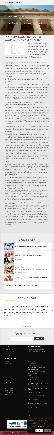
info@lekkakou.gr (34, 399)
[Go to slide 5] (30, 326)
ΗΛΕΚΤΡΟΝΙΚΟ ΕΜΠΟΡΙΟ (33, 373)
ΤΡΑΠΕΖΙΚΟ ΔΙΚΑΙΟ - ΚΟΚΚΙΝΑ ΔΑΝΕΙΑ (36, 349)
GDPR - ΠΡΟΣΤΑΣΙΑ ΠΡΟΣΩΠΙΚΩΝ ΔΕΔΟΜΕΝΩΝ (38, 359)
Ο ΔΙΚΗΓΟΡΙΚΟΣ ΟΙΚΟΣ (9, 349)
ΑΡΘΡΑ (6, 353)
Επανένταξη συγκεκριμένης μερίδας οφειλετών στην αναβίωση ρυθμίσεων (31, 246)
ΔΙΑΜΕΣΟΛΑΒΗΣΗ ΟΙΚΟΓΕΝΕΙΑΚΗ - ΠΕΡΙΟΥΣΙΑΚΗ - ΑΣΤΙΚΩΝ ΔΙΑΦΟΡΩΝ (15, 387)
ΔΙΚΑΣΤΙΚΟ (7, 361)
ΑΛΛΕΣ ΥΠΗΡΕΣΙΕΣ (32, 379)
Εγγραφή (39, 338)
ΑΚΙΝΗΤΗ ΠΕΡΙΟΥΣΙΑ (9, 390)
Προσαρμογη (47, 430)
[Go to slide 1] (23, 326)
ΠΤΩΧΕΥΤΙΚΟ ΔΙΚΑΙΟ (32, 365)
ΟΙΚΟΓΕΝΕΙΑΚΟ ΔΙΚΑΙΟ (9, 392)
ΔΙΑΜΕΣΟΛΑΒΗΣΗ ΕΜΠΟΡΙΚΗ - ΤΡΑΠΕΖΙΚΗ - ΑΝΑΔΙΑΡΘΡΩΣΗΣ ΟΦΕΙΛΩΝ (37, 352)
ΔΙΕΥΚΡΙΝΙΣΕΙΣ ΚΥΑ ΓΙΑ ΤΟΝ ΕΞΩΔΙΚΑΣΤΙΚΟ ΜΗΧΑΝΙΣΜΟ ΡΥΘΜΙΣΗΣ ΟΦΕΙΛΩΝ (31, 277)
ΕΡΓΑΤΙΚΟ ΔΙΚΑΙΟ (32, 361)
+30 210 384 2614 (41, 395)
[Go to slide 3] (27, 326)
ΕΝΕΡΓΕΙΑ (30, 375)
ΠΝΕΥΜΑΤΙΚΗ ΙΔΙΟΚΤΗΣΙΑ (33, 369)
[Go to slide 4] (28, 326)
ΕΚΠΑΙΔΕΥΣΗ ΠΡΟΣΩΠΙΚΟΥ (33, 377)
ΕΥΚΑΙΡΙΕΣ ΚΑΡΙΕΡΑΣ (9, 351)
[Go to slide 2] (25, 326)
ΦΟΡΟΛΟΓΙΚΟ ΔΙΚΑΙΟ (32, 363)
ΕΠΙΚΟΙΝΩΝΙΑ (7, 355)
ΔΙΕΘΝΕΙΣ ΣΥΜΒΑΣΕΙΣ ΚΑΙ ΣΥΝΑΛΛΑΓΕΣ (36, 367)
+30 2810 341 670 (41, 412)
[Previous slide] (2, 311)
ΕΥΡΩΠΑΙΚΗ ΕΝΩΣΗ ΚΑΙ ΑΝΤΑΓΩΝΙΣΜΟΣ (36, 371)
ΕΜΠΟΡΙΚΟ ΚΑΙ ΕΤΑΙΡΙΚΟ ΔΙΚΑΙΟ (35, 355)
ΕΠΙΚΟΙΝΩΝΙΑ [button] (15, 432)
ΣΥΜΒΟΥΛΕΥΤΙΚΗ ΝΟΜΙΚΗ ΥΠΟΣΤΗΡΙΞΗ (36, 357)
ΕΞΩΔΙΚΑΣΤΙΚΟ (8, 363)
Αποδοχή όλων (39, 430)
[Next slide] (52, 311)
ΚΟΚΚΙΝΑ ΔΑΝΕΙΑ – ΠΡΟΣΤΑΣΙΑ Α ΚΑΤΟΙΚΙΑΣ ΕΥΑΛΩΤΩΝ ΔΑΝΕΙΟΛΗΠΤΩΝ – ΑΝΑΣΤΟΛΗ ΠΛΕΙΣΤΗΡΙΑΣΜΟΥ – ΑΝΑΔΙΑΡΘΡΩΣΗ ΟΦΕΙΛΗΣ (30, 262)
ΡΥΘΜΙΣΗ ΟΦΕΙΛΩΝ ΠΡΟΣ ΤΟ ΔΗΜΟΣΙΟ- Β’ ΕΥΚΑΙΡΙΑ (26, 285)
